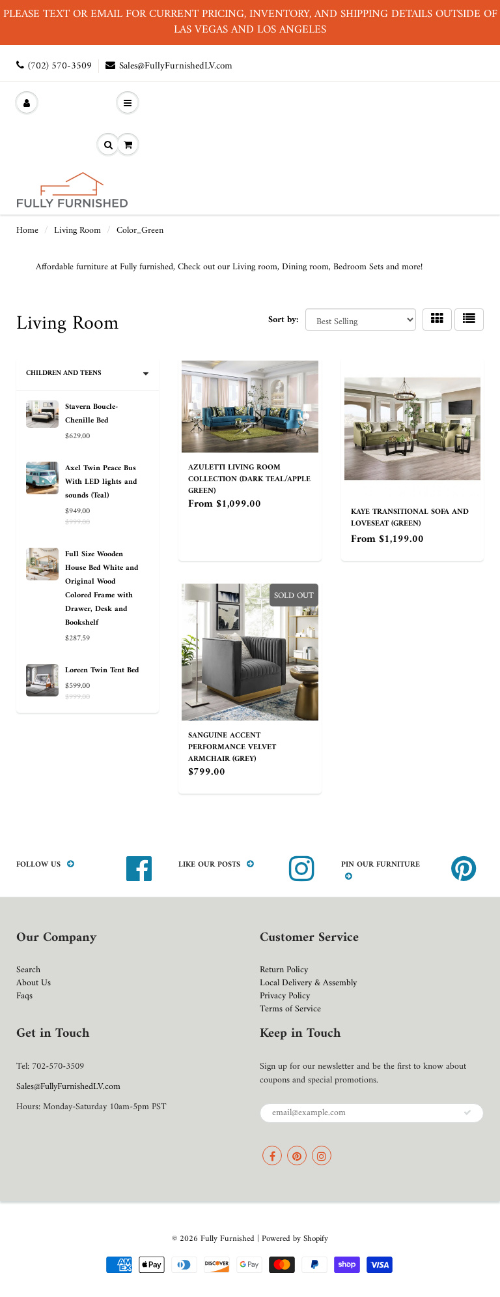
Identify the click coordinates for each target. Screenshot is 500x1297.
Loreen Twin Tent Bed (102, 671)
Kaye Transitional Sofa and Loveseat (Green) (410, 518)
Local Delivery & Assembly (308, 983)
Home (27, 230)
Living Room (77, 230)
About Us (33, 983)
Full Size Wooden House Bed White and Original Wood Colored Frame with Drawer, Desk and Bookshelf (101, 589)
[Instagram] (321, 1155)
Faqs (24, 996)
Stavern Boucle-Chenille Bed (91, 414)
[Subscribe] (467, 1112)
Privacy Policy (285, 996)
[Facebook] (272, 1155)
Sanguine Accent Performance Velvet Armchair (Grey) (232, 747)
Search (28, 970)
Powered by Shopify (295, 1238)
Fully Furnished (229, 1238)
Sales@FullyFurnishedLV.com (175, 66)
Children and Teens (64, 373)
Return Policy (284, 970)
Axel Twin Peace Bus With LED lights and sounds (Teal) (101, 482)
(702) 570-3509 (60, 66)
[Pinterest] (297, 1155)
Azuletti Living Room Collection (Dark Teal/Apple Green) (249, 479)
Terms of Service (290, 1009)
